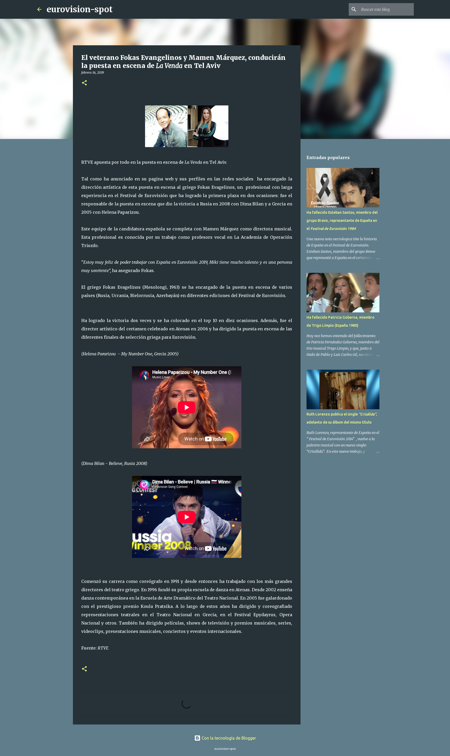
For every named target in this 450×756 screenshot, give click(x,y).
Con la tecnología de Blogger (228, 738)
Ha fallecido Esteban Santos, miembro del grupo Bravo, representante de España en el (342, 220)
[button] (84, 83)
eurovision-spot (80, 9)
